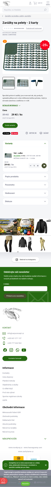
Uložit (15, 133)
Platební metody (8, 381)
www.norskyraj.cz (15, 448)
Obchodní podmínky (10, 416)
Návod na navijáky (9, 428)
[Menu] (48, 3)
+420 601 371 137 (14, 338)
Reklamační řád (8, 420)
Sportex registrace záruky (12, 396)
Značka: (9, 34)
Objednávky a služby (10, 385)
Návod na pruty (8, 432)
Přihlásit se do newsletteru (15, 296)
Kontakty (6, 373)
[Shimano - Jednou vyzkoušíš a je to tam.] (33, 459)
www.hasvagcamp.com (33, 448)
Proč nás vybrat (8, 392)
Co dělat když (7, 389)
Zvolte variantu (10, 125)
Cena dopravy (7, 377)
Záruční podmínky (9, 424)
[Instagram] (11, 349)
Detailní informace (10, 105)
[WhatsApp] (17, 349)
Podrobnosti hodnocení (34, 28)
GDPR (4, 400)
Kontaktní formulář (15, 358)
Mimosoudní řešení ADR (11, 412)
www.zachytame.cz (25, 451)
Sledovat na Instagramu (28, 259)
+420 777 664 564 (14, 343)
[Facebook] (4, 349)
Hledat (45, 10)
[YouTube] (24, 349)
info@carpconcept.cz (15, 333)
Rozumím (25, 484)
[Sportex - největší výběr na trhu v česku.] (19, 459)
